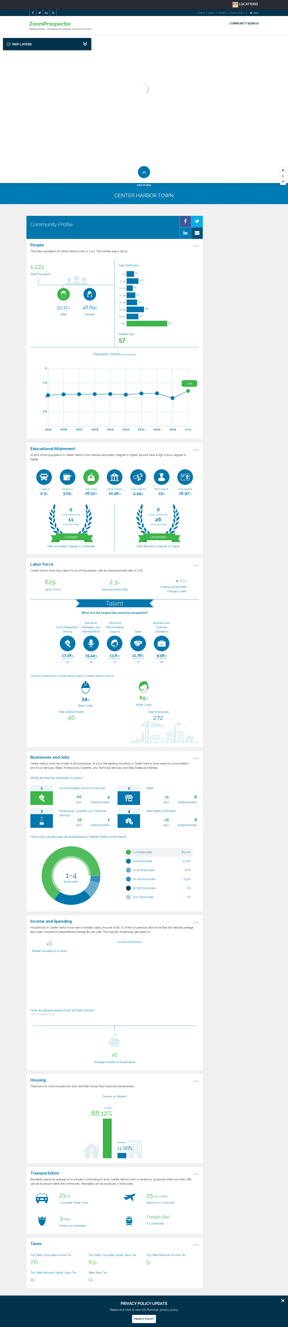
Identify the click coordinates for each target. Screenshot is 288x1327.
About (201, 13)
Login (256, 13)
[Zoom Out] (283, 176)
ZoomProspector (50, 24)
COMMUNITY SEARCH (244, 23)
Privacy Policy (237, 13)
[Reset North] (283, 182)
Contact (222, 13)
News (211, 13)
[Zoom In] (283, 170)
